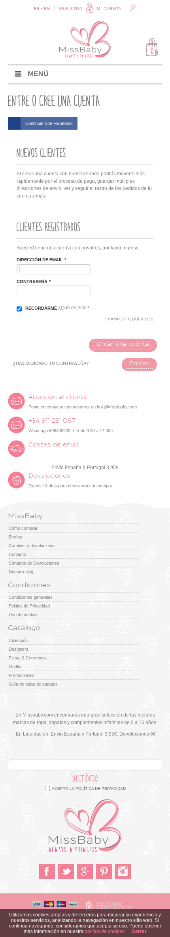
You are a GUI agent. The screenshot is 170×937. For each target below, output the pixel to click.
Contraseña (32, 281)
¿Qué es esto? (73, 307)
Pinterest (104, 871)
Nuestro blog (21, 571)
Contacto (17, 554)
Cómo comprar (23, 528)
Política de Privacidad (29, 606)
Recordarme (41, 308)
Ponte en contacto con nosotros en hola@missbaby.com (82, 401)
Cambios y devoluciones (32, 545)
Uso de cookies (24, 614)
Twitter (66, 871)
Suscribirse (85, 778)
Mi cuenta (109, 8)
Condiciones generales (31, 597)
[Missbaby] (85, 39)
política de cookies (105, 931)
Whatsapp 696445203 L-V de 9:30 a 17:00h (70, 425)
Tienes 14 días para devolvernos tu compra (70, 480)
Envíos (15, 537)
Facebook (47, 871)
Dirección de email (40, 259)
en (47, 8)
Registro (71, 8)
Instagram (123, 871)
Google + (85, 871)
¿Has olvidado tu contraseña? (51, 363)
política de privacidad (101, 788)
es (37, 8)
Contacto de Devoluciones (34, 563)
